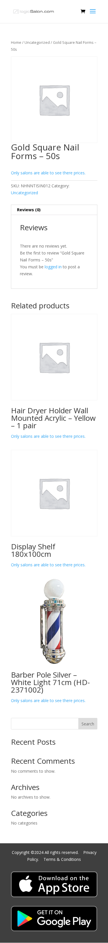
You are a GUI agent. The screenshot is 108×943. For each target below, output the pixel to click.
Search (88, 724)
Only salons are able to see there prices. (48, 173)
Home (16, 42)
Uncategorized (37, 42)
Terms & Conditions (62, 859)
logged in (53, 266)
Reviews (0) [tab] (29, 209)
